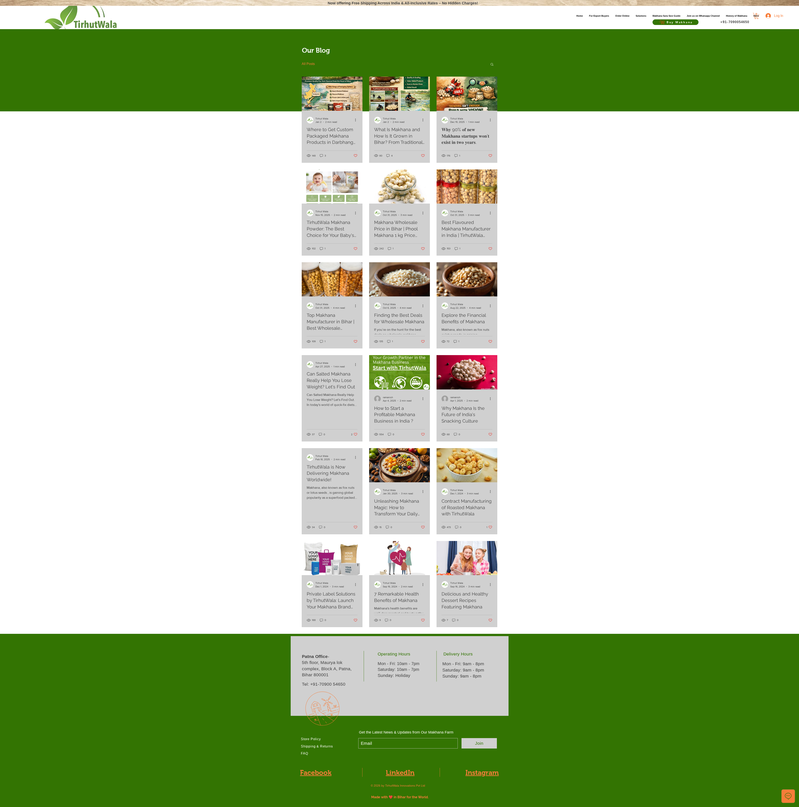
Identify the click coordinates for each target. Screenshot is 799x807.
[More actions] (356, 120)
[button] (641, 16)
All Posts (308, 64)
